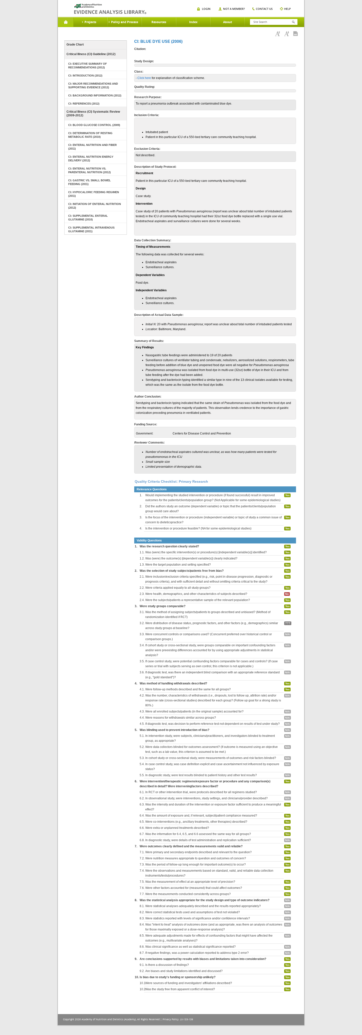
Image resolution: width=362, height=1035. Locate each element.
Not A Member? (234, 9)
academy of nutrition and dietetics (110, 9)
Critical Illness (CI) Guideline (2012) (90, 54)
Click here (144, 78)
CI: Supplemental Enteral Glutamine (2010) (88, 217)
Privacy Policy (171, 1019)
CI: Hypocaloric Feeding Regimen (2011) (93, 194)
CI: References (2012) (83, 103)
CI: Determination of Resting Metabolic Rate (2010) (90, 135)
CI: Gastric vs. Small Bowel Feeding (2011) (89, 182)
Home (65, 22)
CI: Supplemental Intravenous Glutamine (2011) (91, 229)
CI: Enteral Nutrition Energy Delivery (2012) (90, 158)
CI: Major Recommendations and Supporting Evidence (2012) (93, 85)
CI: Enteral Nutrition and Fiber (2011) (92, 146)
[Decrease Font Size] (286, 33)
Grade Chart (75, 44)
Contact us (264, 9)
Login (206, 9)
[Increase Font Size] (277, 33)
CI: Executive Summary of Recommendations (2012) (87, 65)
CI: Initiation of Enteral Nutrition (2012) (94, 205)
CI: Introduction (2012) (85, 75)
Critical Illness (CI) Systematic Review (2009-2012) (93, 113)
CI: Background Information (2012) (94, 95)
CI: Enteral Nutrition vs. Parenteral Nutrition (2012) (89, 170)
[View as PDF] (295, 33)
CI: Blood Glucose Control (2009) (94, 125)
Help (287, 9)
